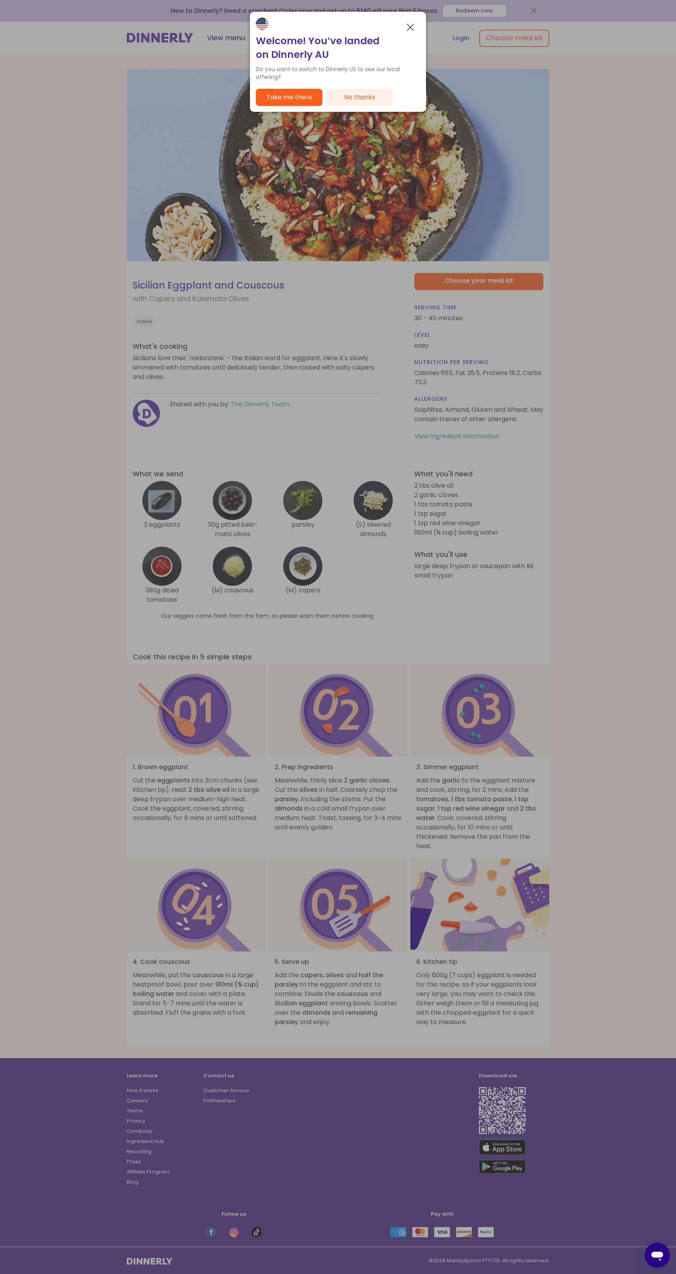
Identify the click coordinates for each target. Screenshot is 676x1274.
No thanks (359, 97)
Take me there (289, 97)
